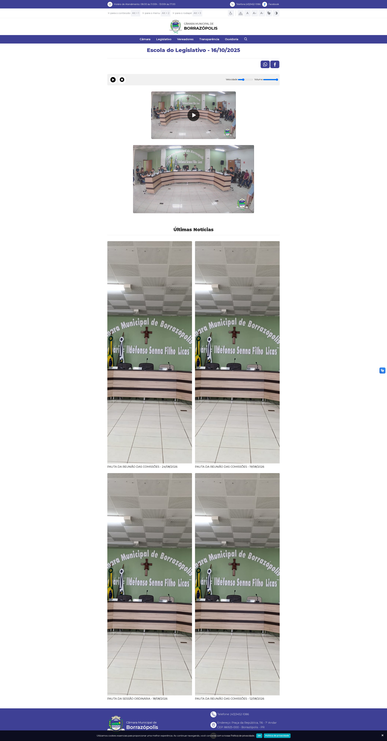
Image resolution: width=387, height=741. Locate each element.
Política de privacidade (277, 736)
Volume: (258, 79)
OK (259, 736)
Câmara (145, 39)
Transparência (209, 39)
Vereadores (185, 39)
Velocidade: (232, 79)
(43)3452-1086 (239, 714)
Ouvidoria (231, 39)
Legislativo (163, 39)
